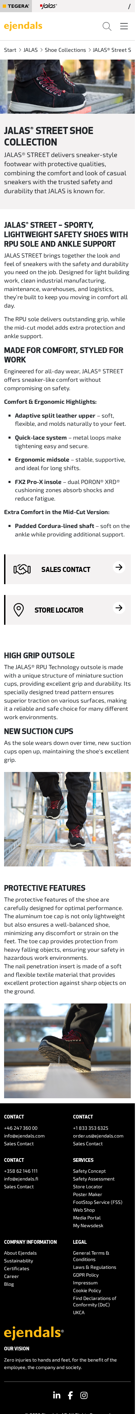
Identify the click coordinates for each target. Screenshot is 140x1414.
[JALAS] (48, 6)
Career (11, 1276)
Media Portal (87, 1217)
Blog (9, 1284)
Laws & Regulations (94, 1267)
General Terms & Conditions (91, 1256)
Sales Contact (19, 1143)
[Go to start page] (23, 25)
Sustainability (18, 1260)
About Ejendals (20, 1253)
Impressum (85, 1282)
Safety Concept (89, 1171)
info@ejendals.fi (21, 1178)
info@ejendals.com (24, 1136)
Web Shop (84, 1210)
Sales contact (65, 569)
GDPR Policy (86, 1275)
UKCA (79, 1312)
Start (10, 49)
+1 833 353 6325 (90, 1128)
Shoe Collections (65, 49)
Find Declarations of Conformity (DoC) (94, 1301)
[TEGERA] (16, 6)
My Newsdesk (88, 1225)
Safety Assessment (94, 1178)
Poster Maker (87, 1194)
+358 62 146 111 (21, 1171)
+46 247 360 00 (20, 1128)
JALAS (30, 49)
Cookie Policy (87, 1290)
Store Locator (59, 610)
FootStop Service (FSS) (97, 1202)
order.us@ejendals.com (98, 1136)
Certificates (16, 1268)
